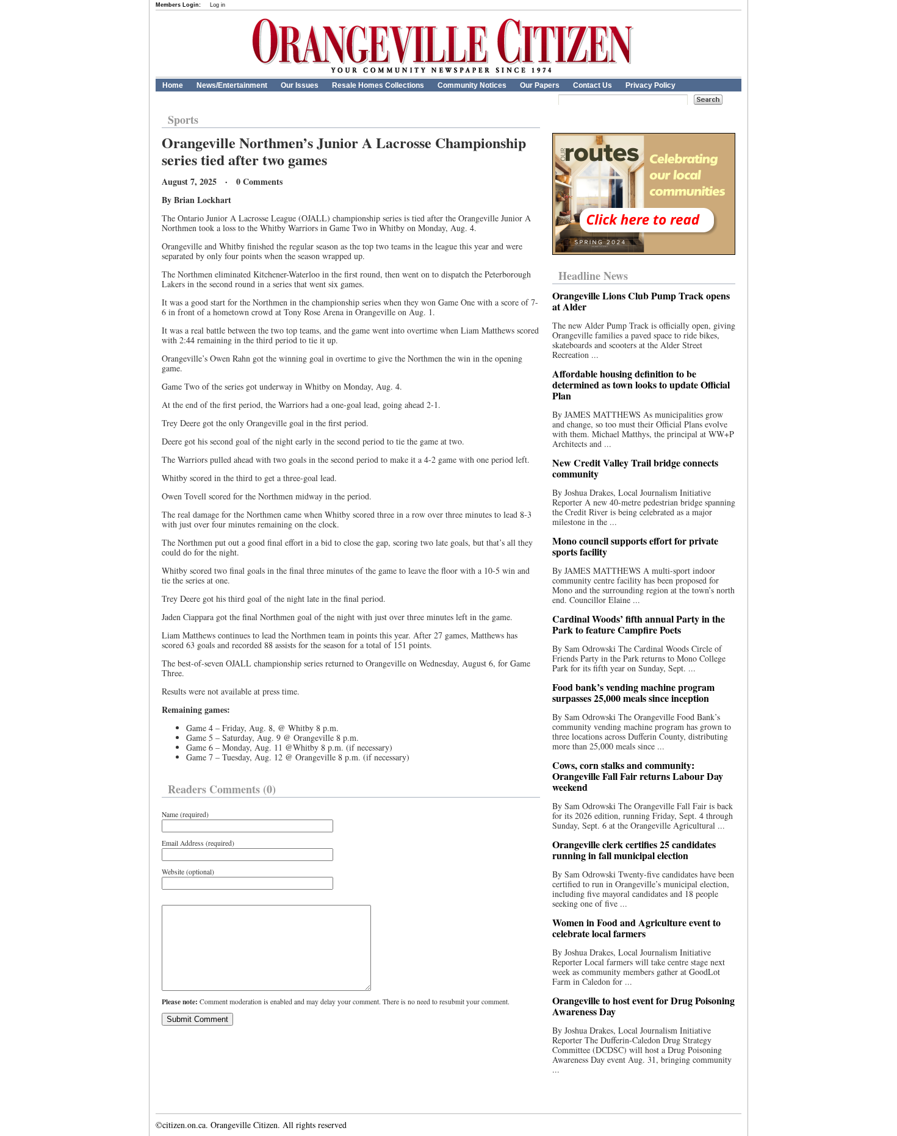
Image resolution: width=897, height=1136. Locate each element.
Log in (217, 5)
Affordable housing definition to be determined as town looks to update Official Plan (641, 384)
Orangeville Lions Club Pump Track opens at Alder (641, 300)
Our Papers (540, 85)
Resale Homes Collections (378, 85)
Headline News (593, 276)
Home (172, 85)
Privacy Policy (650, 85)
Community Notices (472, 85)
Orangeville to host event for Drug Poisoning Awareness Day (643, 1005)
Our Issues (300, 85)
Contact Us (592, 85)
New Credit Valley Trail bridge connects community (635, 467)
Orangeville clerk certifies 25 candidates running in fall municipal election (634, 849)
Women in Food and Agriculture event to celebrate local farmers (636, 927)
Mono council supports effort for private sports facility (635, 546)
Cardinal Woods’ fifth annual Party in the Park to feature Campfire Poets (638, 624)
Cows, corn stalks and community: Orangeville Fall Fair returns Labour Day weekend (637, 776)
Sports (183, 119)
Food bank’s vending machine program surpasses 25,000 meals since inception (633, 692)
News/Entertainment (231, 85)
